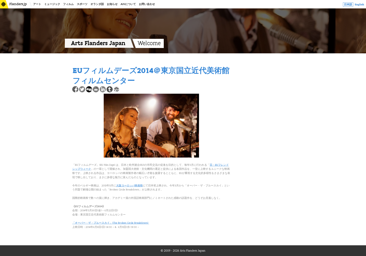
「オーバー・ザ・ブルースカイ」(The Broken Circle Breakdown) (110, 223)
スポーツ (82, 4)
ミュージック (52, 4)
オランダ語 (97, 4)
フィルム (68, 4)
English (359, 4)
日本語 (348, 4)
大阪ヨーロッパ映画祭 (129, 185)
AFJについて (128, 4)
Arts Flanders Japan (98, 43)
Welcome (149, 43)
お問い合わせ (147, 4)
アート (37, 4)
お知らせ (112, 4)
